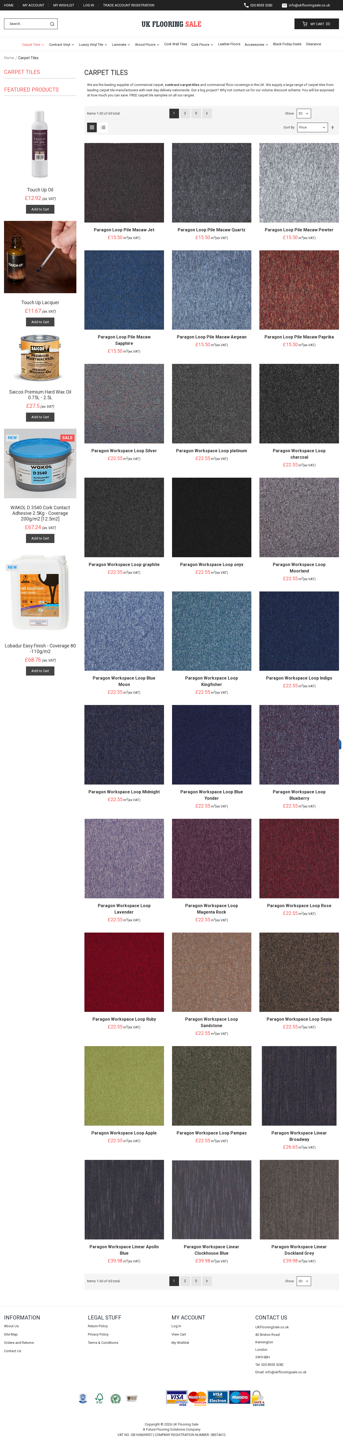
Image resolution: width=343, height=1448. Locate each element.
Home (9, 5)
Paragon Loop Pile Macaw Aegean (212, 337)
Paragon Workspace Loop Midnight (124, 791)
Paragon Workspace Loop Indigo (299, 678)
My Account (33, 5)
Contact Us (12, 1351)
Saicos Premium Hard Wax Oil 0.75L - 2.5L (40, 394)
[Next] (206, 113)
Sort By (289, 127)
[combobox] (31, 23)
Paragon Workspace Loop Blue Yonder (211, 795)
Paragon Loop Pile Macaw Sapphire (124, 340)
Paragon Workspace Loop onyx (211, 564)
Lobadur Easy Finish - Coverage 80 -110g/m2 (40, 648)
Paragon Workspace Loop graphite (124, 564)
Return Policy (98, 1326)
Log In (88, 5)
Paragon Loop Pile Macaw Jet (124, 229)
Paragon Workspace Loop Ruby (124, 1019)
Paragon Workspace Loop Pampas (212, 1133)
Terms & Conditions (103, 1343)
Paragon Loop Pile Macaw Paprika (299, 337)
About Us (11, 1326)
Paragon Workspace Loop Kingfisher (211, 681)
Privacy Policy (98, 1334)
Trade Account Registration (128, 5)
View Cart (179, 1334)
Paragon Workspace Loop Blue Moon (124, 681)
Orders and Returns (19, 1343)
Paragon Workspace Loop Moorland (299, 568)
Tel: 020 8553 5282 (269, 1365)
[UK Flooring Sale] (171, 24)
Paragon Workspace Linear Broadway (299, 1136)
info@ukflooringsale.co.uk (309, 5)
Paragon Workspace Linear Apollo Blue (124, 1250)
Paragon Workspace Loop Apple (124, 1133)
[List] (103, 127)
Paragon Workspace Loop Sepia (299, 1019)
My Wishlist (63, 5)
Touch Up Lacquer (40, 302)
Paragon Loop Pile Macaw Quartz (211, 229)
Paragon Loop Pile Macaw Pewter (299, 229)
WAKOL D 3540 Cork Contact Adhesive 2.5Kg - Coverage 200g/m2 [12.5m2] (40, 513)
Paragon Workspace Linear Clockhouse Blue (211, 1250)
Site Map (11, 1334)
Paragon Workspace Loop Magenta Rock (211, 909)
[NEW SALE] (40, 463)
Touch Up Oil (40, 190)
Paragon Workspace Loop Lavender (124, 909)
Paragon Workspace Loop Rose (299, 905)
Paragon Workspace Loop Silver (124, 450)
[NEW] (40, 593)
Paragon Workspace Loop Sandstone (211, 1022)
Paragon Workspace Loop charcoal (299, 454)
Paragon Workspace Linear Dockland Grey (299, 1250)
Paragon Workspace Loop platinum (211, 450)
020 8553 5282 (261, 5)
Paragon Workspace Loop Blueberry (299, 795)
